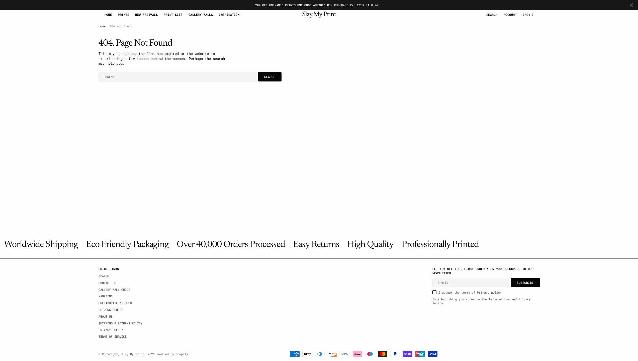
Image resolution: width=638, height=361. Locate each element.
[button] (510, 15)
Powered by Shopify (172, 354)
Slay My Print (132, 354)
